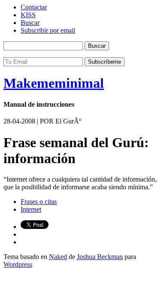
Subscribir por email (48, 30)
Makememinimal (53, 83)
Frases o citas (39, 201)
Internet (31, 209)
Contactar (34, 7)
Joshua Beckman (100, 256)
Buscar (30, 22)
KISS (28, 15)
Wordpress (17, 264)
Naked (58, 256)
